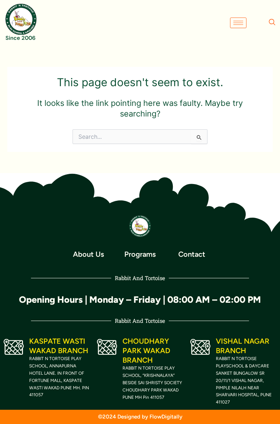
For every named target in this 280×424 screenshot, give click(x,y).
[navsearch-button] (272, 22)
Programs (140, 254)
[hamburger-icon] (238, 23)
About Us (88, 254)
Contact (191, 254)
